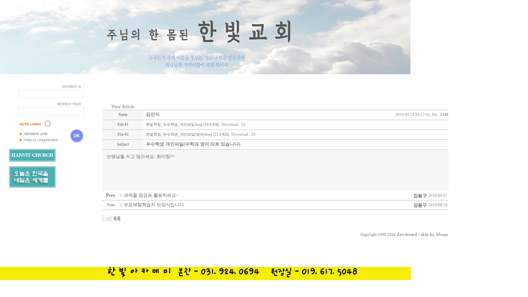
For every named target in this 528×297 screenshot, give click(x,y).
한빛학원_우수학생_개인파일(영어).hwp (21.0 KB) (187, 134)
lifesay (442, 234)
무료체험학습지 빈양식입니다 (154, 205)
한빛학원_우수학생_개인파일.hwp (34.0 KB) (182, 125)
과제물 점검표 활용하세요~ (151, 195)
